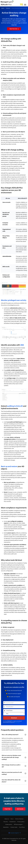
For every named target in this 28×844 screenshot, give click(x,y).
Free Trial (7, 809)
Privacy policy (20, 821)
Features (8, 8)
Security (6, 821)
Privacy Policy (17, 722)
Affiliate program (18, 824)
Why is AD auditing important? (10, 734)
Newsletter (6, 827)
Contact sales (13, 827)
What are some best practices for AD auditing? (12, 773)
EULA (12, 818)
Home (2, 8)
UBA (22, 345)
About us (7, 818)
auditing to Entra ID (15, 406)
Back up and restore (9, 466)
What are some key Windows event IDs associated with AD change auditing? (11, 757)
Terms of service (19, 818)
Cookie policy (8, 824)
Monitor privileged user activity (13, 300)
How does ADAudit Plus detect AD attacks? (11, 780)
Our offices (22, 827)
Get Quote (20, 809)
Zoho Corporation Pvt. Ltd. (13, 838)
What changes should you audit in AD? (11, 766)
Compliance (12, 821)
